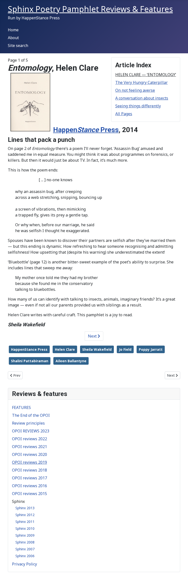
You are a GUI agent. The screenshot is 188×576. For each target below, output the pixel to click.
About (13, 37)
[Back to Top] (179, 567)
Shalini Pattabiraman (29, 361)
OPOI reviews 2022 (29, 438)
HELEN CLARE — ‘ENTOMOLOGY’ (145, 74)
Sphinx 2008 (25, 542)
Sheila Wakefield (97, 349)
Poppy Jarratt (151, 349)
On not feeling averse (135, 90)
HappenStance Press (29, 349)
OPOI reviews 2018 (29, 470)
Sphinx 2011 (25, 521)
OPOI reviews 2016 (29, 485)
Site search (18, 45)
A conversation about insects (141, 98)
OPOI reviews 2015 (29, 493)
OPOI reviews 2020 (29, 454)
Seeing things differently (138, 106)
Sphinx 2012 (25, 514)
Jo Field (125, 349)
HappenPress (86, 130)
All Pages (123, 113)
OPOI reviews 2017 (29, 478)
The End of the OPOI (31, 415)
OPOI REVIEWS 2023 (30, 431)
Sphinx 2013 (25, 508)
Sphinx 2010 (25, 528)
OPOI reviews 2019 (29, 462)
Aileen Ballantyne (71, 361)
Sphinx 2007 (25, 549)
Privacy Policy (24, 564)
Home (13, 30)
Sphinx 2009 (25, 535)
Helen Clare (65, 349)
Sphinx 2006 (25, 555)
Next (93, 336)
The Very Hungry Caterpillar (141, 82)
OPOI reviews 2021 (29, 446)
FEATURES (21, 407)
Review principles (28, 423)
